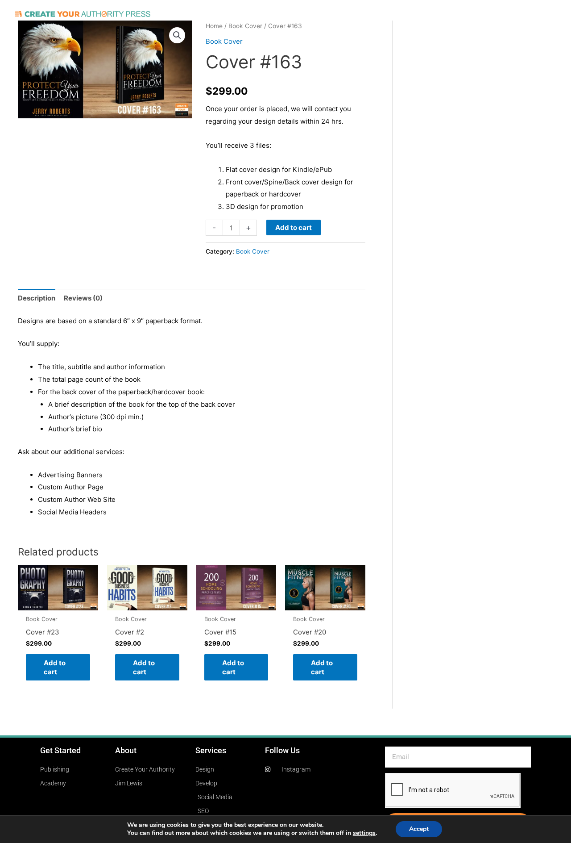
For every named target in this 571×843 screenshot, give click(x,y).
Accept (419, 829)
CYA (469, 13)
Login (534, 13)
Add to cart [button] (55, 667)
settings (364, 833)
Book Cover (224, 41)
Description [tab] (36, 298)
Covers (260, 13)
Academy (500, 13)
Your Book (223, 13)
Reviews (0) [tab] (83, 298)
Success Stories (380, 13)
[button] (177, 35)
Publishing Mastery (312, 13)
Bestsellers (434, 13)
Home (186, 13)
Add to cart (293, 227)
